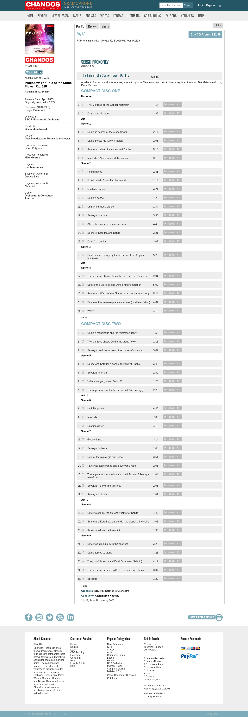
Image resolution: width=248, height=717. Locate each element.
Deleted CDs (114, 671)
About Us (38, 644)
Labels (77, 15)
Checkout (75, 657)
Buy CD (80, 26)
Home (30, 15)
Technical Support (153, 647)
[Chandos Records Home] (43, 9)
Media (105, 26)
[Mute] (178, 104)
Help (201, 15)
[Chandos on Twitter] (50, 620)
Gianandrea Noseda (36, 129)
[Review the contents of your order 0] (219, 7)
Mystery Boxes (114, 666)
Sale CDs (171, 15)
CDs (109, 647)
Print (218, 25)
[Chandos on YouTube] (61, 620)
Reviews (93, 26)
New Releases (60, 15)
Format (118, 15)
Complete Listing (116, 668)
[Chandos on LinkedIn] (71, 620)
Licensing (133, 15)
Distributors (150, 649)
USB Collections (115, 663)
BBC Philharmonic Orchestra (42, 119)
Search (42, 15)
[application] (173, 105)
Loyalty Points (77, 663)
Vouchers (187, 15)
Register (210, 5)
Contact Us (150, 644)
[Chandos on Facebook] (29, 620)
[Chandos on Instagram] (40, 620)
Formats (111, 660)
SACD (110, 649)
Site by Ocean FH (212, 715)
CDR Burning (152, 15)
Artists (91, 15)
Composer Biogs (116, 655)
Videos (104, 15)
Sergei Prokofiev (35, 110)
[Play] (165, 104)
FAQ (72, 660)
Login (201, 5)
